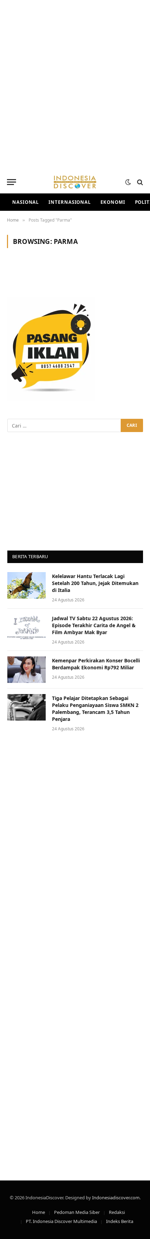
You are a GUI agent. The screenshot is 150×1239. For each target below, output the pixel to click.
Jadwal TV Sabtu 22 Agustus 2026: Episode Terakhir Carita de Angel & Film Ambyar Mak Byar (94, 625)
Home (38, 1212)
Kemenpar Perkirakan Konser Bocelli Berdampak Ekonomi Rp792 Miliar (96, 664)
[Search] (139, 182)
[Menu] (11, 182)
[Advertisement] (75, 85)
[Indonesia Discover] (75, 182)
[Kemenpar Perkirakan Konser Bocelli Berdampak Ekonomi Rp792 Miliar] (26, 669)
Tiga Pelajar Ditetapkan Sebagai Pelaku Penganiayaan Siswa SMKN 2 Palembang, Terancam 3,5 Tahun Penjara (95, 708)
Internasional (69, 202)
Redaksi (117, 1212)
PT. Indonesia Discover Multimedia (61, 1221)
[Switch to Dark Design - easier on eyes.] (128, 182)
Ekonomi (112, 202)
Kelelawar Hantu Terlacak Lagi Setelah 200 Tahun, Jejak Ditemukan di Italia (95, 583)
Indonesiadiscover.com (116, 1197)
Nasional (25, 202)
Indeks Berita (119, 1221)
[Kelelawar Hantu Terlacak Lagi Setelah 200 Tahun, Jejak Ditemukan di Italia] (26, 585)
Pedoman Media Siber (77, 1212)
